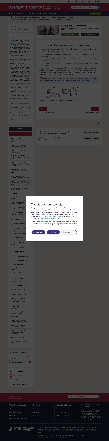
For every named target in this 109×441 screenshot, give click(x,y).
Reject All (53, 232)
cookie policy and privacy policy (49, 218)
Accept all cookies (38, 232)
